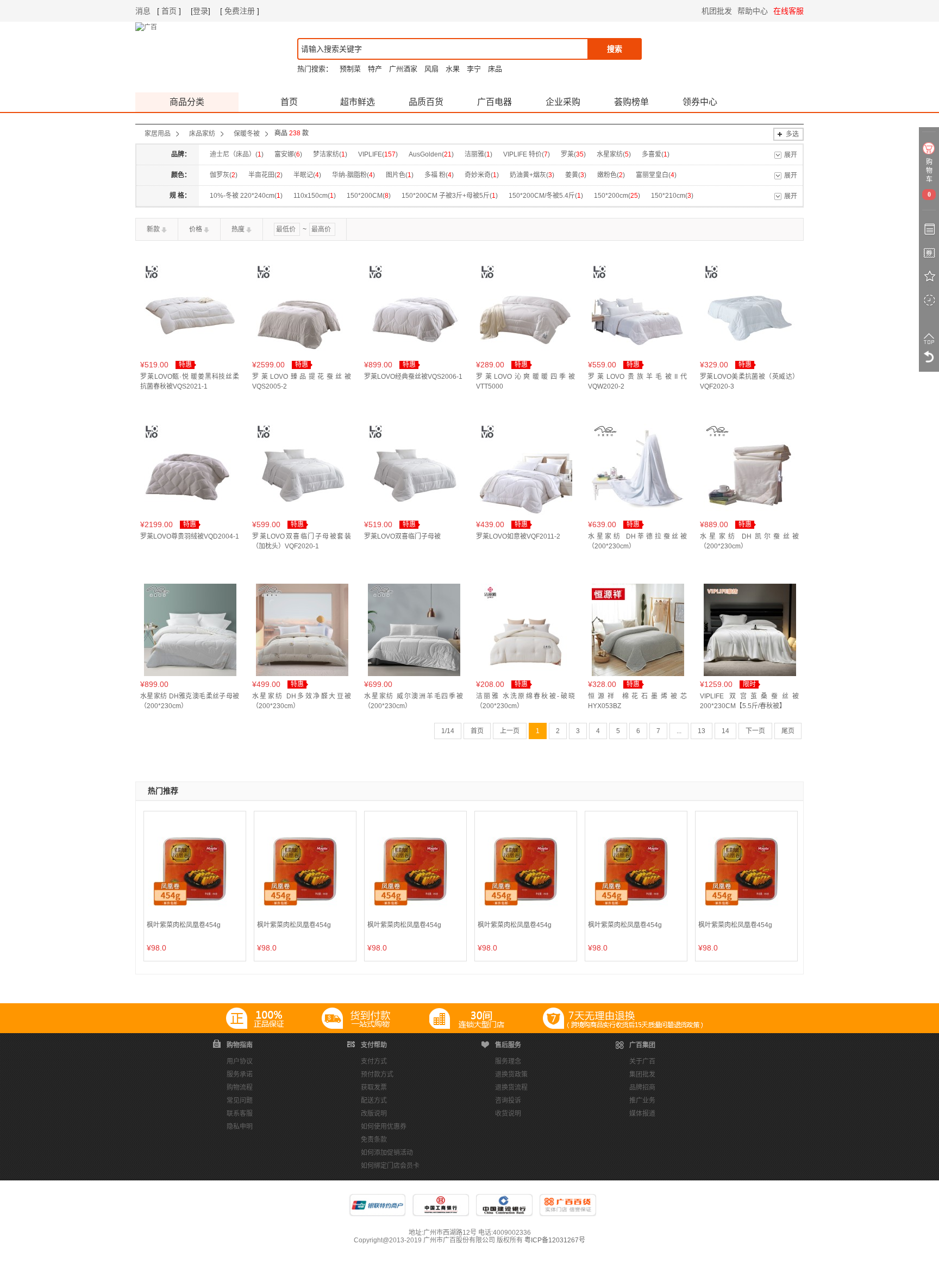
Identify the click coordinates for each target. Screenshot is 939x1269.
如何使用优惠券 (383, 1126)
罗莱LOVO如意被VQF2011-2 (518, 536)
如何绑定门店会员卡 (390, 1166)
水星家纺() (614, 154)
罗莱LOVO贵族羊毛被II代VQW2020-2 (637, 381)
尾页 (787, 731)
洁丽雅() (478, 154)
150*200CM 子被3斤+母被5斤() (450, 195)
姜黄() (575, 175)
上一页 (509, 731)
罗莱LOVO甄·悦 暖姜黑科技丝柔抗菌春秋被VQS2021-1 (189, 381)
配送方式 (374, 1100)
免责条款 (374, 1139)
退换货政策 (511, 1074)
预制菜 (350, 69)
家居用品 (158, 133)
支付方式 (374, 1061)
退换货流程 (511, 1087)
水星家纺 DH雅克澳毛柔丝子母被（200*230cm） (189, 701)
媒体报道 (642, 1113)
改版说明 (374, 1113)
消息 (143, 11)
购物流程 (240, 1087)
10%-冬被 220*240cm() (246, 195)
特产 (375, 69)
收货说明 (508, 1113)
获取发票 (374, 1087)
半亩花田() (265, 175)
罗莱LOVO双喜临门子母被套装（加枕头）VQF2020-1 (301, 541)
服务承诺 (240, 1074)
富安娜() (288, 154)
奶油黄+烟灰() (532, 175)
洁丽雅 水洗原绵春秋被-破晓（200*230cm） (525, 701)
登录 (200, 11)
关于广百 (642, 1061)
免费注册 (239, 11)
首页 (169, 11)
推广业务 (642, 1100)
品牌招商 (642, 1087)
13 (701, 731)
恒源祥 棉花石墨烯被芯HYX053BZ (637, 701)
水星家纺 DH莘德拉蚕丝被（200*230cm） (637, 541)
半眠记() (307, 175)
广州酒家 (403, 69)
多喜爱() (655, 154)
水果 (453, 69)
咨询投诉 (508, 1100)
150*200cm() (617, 195)
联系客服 (240, 1113)
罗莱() (573, 154)
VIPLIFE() (378, 154)
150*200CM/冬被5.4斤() (546, 195)
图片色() (400, 175)
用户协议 (240, 1061)
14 (725, 731)
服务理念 (508, 1061)
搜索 (614, 49)
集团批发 (642, 1074)
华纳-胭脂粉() (353, 175)
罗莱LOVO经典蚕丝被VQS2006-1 (413, 376)
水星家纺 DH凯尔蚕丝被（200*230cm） (749, 541)
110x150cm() (314, 195)
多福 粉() (439, 175)
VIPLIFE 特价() (526, 154)
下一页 (755, 731)
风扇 (431, 69)
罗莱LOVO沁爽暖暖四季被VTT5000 (525, 381)
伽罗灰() (223, 175)
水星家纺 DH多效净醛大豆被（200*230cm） (301, 701)
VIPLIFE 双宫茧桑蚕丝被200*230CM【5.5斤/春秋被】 (749, 701)
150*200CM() (369, 195)
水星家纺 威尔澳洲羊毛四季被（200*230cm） (413, 701)
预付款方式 (377, 1074)
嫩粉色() (611, 175)
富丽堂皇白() (656, 175)
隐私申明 (240, 1126)
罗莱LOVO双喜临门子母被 (402, 536)
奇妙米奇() (482, 175)
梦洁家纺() (330, 154)
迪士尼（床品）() (237, 154)
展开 (790, 155)
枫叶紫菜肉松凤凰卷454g (184, 925)
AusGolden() (431, 154)
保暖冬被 (247, 133)
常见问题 (240, 1100)
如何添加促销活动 (387, 1153)
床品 (495, 69)
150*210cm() (672, 195)
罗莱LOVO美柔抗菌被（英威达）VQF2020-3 (749, 381)
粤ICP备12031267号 (554, 1240)
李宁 (474, 69)
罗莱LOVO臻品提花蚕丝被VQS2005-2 (301, 381)
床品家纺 (202, 133)
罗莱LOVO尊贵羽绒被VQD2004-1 (189, 536)
